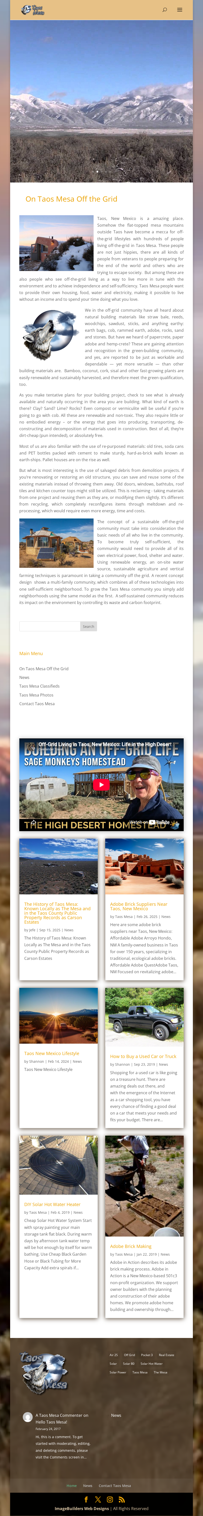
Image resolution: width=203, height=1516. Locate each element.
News (24, 677)
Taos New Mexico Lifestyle (51, 1053)
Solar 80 (128, 1364)
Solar (113, 1364)
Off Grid (129, 1355)
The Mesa (160, 1372)
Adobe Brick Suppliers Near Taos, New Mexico (138, 906)
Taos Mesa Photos (36, 695)
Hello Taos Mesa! (51, 1422)
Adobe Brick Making (131, 1246)
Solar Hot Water (152, 1364)
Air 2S (114, 1355)
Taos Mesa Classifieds (39, 686)
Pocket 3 (147, 1355)
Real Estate (166, 1355)
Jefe (32, 930)
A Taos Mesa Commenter (59, 1415)
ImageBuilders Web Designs (82, 1508)
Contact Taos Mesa (37, 703)
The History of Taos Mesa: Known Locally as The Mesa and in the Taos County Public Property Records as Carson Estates (57, 913)
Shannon (36, 1061)
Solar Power (118, 1372)
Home (72, 1485)
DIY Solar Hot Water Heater (52, 1204)
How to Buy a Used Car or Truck (143, 1056)
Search (88, 626)
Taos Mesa (124, 916)
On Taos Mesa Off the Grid (44, 668)
